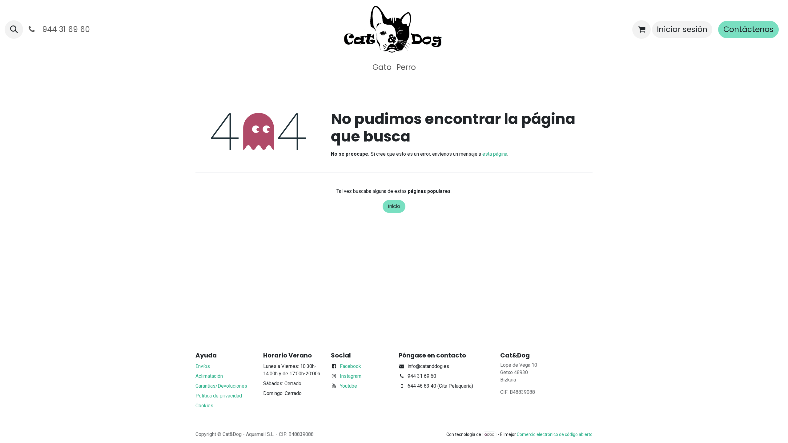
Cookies (204, 406)
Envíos (202, 366)
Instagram (350, 376)
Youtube (348, 386)
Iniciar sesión (682, 29)
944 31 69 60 (64, 29)
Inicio (394, 206)
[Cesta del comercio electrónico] (641, 29)
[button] (14, 29)
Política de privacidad (218, 396)
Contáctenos (748, 29)
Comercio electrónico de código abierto (555, 434)
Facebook (350, 366)
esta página (494, 154)
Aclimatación (209, 376)
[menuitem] (382, 67)
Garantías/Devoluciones (221, 386)
